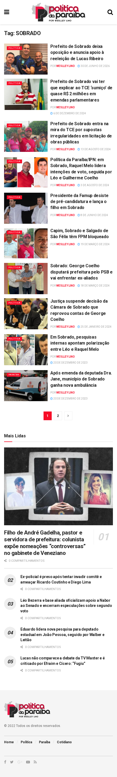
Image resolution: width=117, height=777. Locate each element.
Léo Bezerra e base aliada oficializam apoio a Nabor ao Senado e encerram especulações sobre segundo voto (66, 605)
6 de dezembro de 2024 (69, 113)
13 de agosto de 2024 (95, 149)
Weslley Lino (65, 66)
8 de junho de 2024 (94, 215)
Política (14, 48)
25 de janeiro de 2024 (96, 326)
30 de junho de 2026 (95, 66)
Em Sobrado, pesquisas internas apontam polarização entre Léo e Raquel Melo (79, 343)
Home (9, 742)
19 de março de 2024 (95, 244)
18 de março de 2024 (95, 285)
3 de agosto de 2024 (94, 185)
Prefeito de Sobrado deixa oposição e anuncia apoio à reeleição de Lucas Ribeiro (77, 52)
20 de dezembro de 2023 (70, 362)
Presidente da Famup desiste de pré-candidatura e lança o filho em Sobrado (79, 201)
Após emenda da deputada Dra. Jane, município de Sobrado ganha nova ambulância (81, 379)
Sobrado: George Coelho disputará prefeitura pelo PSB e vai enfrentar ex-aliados (81, 272)
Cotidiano (64, 742)
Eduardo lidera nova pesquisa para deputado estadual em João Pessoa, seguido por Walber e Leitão (62, 634)
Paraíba (13, 374)
